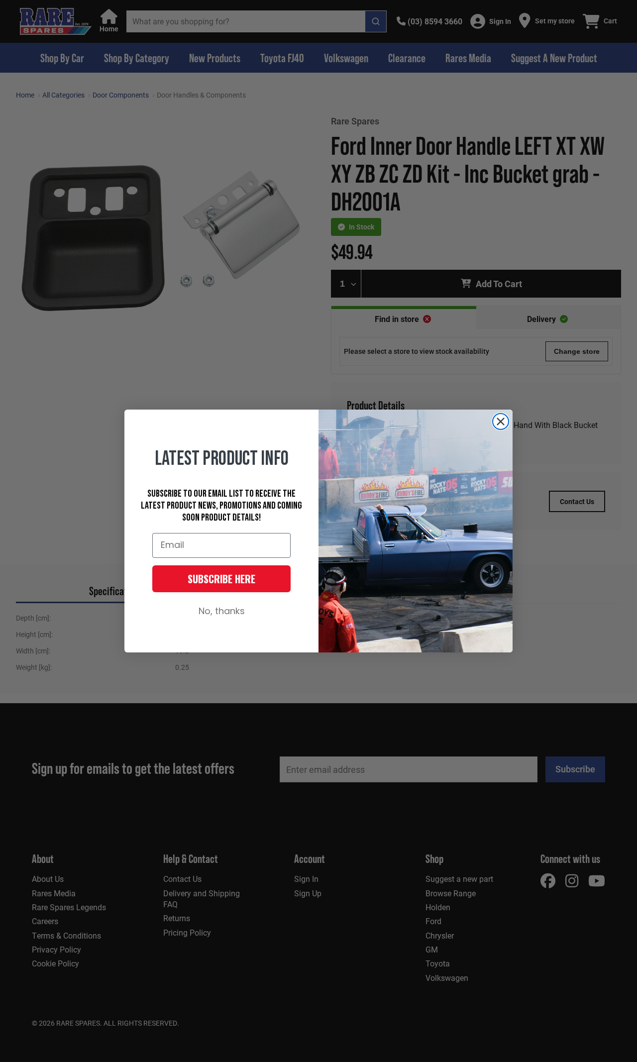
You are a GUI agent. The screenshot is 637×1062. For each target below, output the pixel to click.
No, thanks (222, 612)
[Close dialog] (501, 421)
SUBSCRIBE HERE (221, 578)
